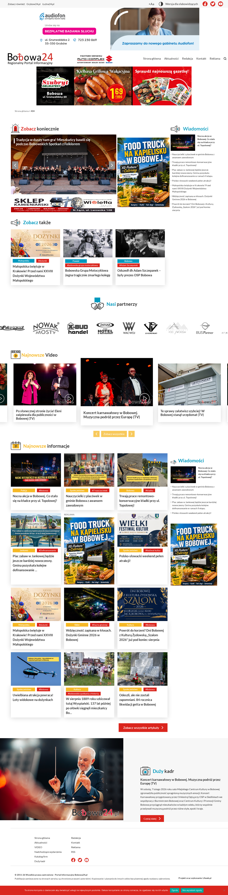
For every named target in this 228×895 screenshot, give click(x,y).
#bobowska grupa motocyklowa (82, 265)
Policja (24, 490)
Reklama (215, 58)
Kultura (130, 625)
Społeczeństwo (77, 490)
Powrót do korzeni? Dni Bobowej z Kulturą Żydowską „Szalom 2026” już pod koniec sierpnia (141, 635)
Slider (77, 625)
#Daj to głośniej (99, 625)
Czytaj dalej (150, 818)
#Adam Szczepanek (128, 265)
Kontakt (201, 58)
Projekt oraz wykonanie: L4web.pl (195, 878)
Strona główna (152, 58)
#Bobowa (43, 490)
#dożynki (42, 260)
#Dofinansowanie (47, 550)
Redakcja (187, 58)
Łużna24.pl (48, 3)
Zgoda (175, 890)
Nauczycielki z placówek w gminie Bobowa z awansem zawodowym (84, 500)
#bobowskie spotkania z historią (83, 693)
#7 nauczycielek (99, 490)
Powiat (76, 261)
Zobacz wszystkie (114, 434)
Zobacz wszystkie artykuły (141, 727)
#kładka (149, 490)
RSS (73, 851)
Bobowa (128, 261)
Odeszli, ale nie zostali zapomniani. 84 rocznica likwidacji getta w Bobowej (137, 699)
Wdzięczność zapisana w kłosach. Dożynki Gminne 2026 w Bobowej (89, 635)
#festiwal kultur (153, 550)
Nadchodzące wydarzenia (48, 851)
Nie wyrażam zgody (192, 890)
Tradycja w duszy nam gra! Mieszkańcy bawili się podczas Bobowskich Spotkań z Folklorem (53, 142)
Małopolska (23, 260)
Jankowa (24, 550)
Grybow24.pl (33, 3)
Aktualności (171, 58)
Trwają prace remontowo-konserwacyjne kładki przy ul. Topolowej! (139, 500)
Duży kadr (39, 861)
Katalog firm (41, 856)
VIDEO (38, 847)
